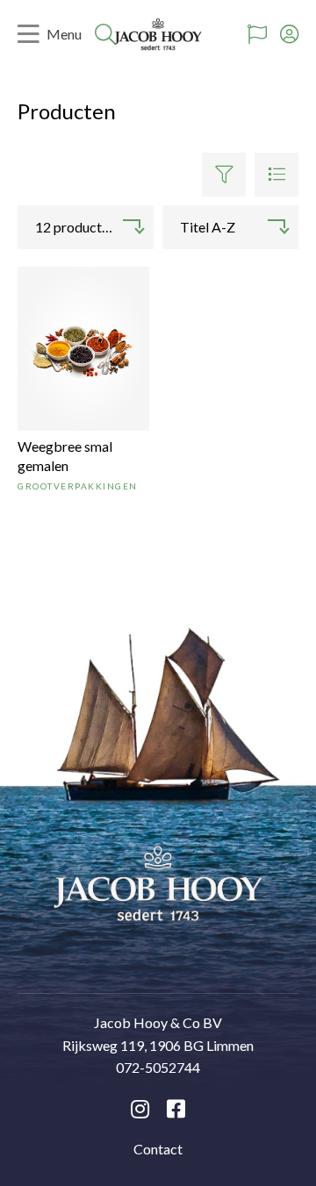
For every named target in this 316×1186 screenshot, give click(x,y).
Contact (158, 1148)
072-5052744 (158, 1067)
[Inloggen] (289, 34)
